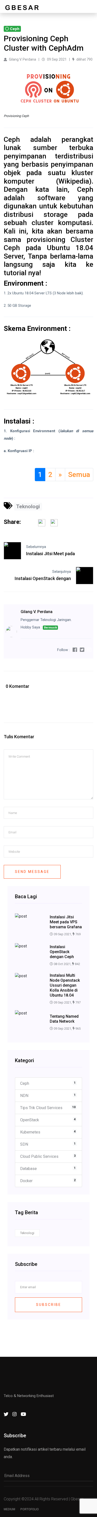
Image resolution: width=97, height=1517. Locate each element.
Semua (79, 474)
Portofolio (29, 1509)
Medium (9, 1509)
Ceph (48, 1083)
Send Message (32, 872)
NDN (48, 1095)
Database (48, 1168)
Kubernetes (48, 1132)
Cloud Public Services (48, 1156)
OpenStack (48, 1120)
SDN (48, 1144)
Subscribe (48, 1305)
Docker (48, 1180)
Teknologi (28, 506)
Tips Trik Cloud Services (48, 1107)
